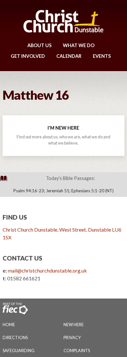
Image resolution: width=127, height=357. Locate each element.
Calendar (68, 56)
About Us (39, 45)
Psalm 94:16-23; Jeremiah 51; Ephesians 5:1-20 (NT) (63, 190)
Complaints (77, 350)
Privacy (72, 337)
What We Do (78, 45)
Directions (15, 337)
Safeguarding (19, 350)
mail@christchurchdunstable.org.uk (47, 270)
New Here (74, 324)
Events (102, 56)
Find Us (15, 217)
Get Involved (28, 56)
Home (9, 324)
